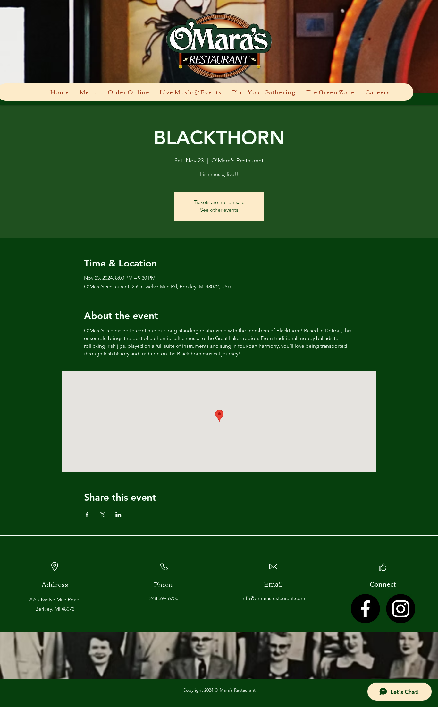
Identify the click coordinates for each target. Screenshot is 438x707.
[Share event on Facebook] (87, 514)
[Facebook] (365, 608)
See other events (219, 210)
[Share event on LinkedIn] (118, 514)
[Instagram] (400, 608)
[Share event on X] (103, 514)
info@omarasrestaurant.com (273, 598)
